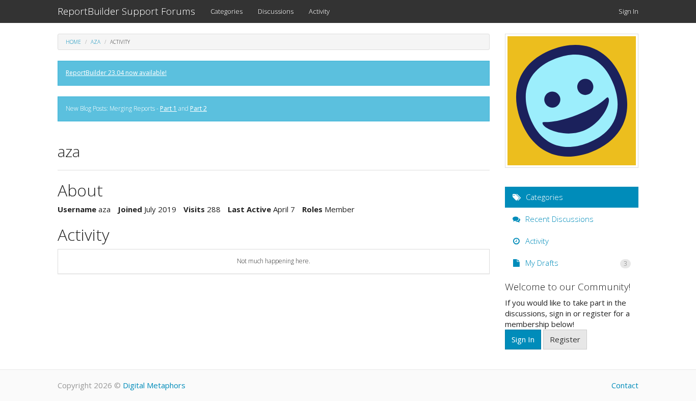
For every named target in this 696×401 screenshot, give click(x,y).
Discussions (275, 11)
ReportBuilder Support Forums (126, 11)
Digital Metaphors (154, 385)
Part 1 (168, 108)
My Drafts (575, 263)
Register (565, 339)
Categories (226, 11)
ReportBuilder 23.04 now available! (116, 72)
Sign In (628, 11)
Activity (319, 11)
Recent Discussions (558, 219)
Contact (624, 385)
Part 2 (198, 108)
